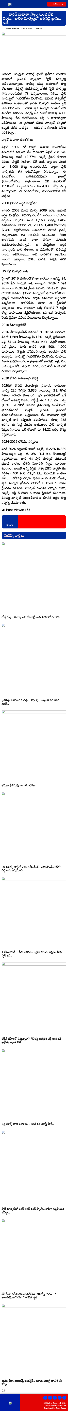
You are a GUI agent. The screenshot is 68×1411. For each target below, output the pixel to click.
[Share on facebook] (20, 522)
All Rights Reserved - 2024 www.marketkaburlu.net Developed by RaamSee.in (55, 1405)
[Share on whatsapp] (29, 522)
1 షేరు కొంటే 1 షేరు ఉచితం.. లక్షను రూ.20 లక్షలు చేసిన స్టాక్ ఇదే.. (32, 953)
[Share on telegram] (34, 522)
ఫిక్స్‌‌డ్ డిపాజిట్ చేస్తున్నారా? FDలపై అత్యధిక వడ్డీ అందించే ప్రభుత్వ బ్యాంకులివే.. (31, 1040)
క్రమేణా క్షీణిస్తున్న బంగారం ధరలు (19, 785)
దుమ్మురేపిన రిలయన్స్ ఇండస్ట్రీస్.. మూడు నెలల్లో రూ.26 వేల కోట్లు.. (32, 1382)
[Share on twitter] (25, 522)
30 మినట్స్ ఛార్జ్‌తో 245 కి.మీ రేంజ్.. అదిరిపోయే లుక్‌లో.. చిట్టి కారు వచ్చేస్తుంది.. (32, 868)
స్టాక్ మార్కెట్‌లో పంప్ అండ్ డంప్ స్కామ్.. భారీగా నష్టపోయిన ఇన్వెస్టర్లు (33, 1210)
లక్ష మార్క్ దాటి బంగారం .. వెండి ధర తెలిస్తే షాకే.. (28, 1124)
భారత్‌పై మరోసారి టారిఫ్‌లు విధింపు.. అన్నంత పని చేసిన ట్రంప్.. (30, 702)
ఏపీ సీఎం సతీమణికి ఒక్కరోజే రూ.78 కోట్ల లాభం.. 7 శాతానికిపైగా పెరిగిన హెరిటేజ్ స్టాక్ (29, 1295)
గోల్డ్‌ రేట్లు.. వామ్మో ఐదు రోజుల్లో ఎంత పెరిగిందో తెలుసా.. (31, 617)
